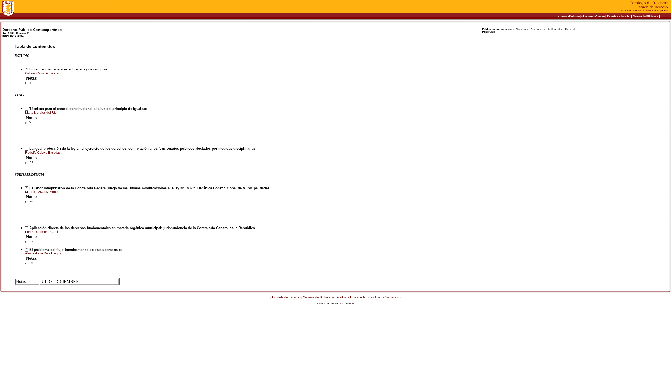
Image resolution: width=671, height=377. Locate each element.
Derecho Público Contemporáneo (32, 29)
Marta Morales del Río (41, 112)
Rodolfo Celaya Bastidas (43, 152)
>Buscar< (599, 16)
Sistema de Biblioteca (645, 16)
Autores (587, 16)
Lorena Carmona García (43, 232)
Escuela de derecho (618, 16)
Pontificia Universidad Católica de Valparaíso (368, 297)
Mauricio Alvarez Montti (42, 192)
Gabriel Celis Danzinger (42, 73)
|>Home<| (562, 16)
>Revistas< (574, 16)
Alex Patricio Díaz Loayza (43, 253)
